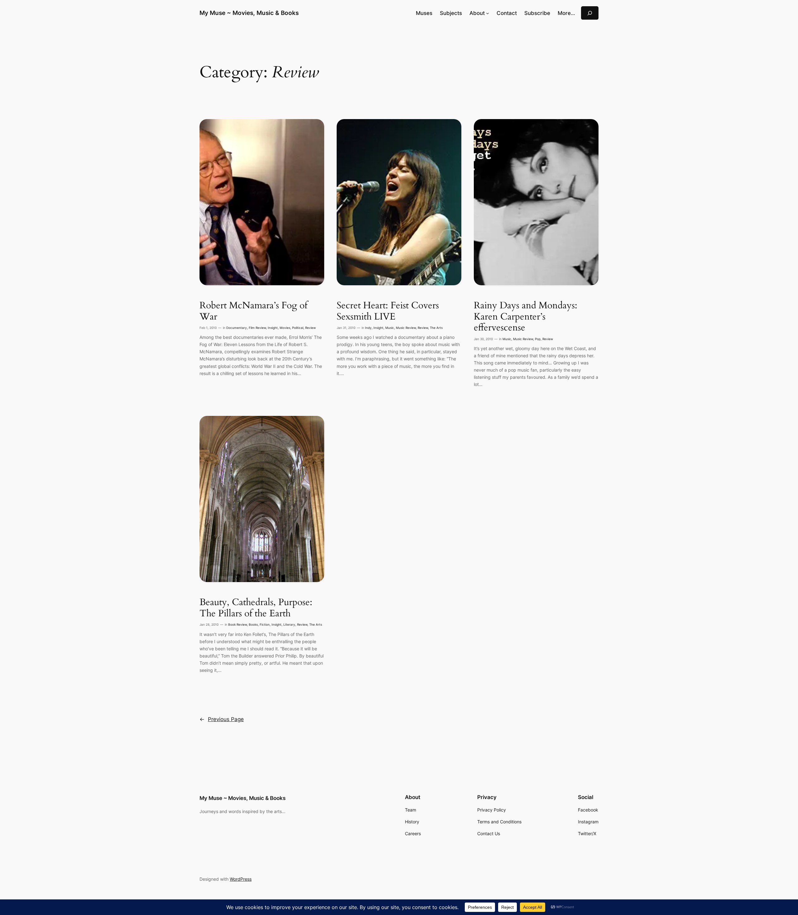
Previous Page (222, 719)
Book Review (237, 625)
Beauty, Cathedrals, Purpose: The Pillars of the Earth (256, 608)
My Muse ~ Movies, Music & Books (249, 13)
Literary (289, 625)
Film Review (257, 328)
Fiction (265, 625)
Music (389, 328)
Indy (368, 328)
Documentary (236, 328)
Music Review (406, 328)
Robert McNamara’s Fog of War (253, 311)
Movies (285, 328)
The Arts (436, 328)
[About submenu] (487, 13)
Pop (538, 339)
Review (310, 328)
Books (253, 625)
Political (297, 328)
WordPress (241, 879)
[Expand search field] (589, 13)
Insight (273, 328)
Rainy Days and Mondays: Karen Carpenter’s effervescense (525, 317)
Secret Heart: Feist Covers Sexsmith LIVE (388, 311)
